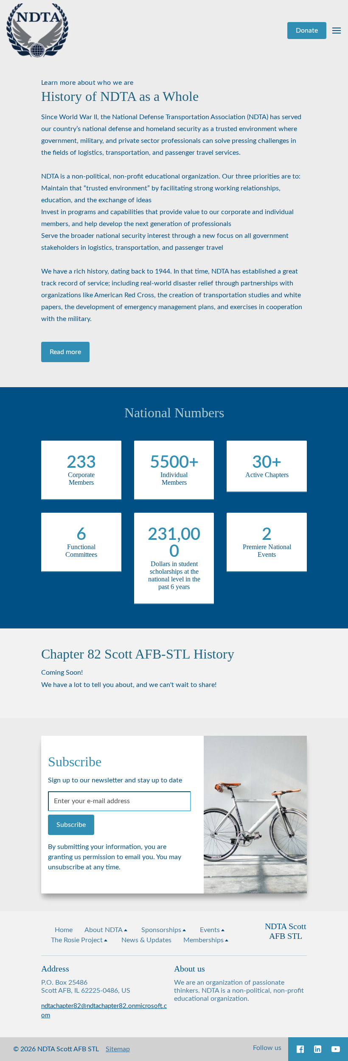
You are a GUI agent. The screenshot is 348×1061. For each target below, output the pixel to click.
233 (81, 462)
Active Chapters (267, 474)
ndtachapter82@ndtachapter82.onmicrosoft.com (104, 1011)
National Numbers (174, 412)
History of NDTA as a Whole (120, 96)
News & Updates (146, 940)
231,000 (174, 543)
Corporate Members (81, 478)
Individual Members (174, 478)
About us (189, 968)
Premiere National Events (267, 550)
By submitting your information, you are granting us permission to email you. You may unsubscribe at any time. (114, 857)
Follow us (267, 1047)
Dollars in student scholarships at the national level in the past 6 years (174, 575)
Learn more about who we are (87, 82)
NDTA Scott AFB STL (285, 931)
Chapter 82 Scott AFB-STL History (137, 654)
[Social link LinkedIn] (317, 1049)
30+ (266, 462)
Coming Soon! (62, 672)
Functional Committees (81, 550)
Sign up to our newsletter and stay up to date (115, 780)
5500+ (174, 462)
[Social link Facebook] (300, 1049)
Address (55, 968)
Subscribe (74, 761)
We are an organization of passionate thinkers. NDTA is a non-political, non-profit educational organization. (239, 990)
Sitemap (118, 1049)
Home (64, 930)
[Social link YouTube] (335, 1049)
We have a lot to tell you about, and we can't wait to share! (128, 684)
